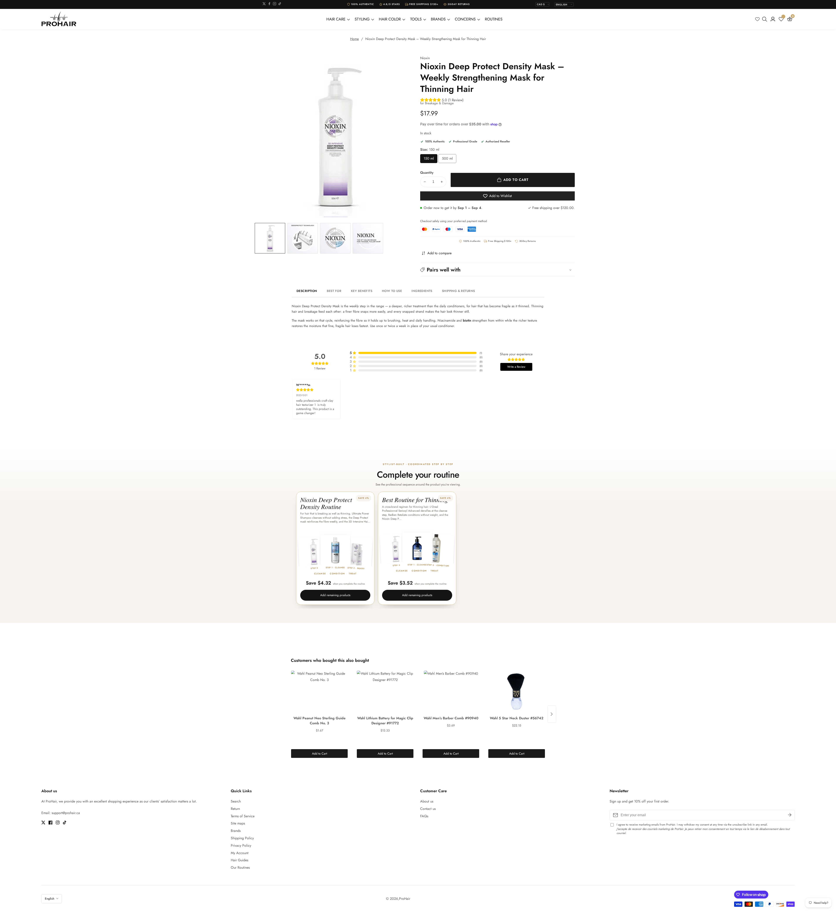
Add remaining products (335, 595)
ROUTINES (493, 19)
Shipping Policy (242, 838)
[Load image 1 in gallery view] (270, 238)
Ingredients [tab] (421, 291)
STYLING (362, 19)
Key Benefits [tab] (361, 291)
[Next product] (551, 714)
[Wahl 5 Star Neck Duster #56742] (516, 692)
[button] (497, 269)
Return (235, 808)
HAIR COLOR (390, 19)
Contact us (428, 808)
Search (236, 801)
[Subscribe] (790, 815)
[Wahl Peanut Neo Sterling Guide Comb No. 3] (319, 692)
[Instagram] (274, 4)
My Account (239, 852)
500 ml (449, 159)
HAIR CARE (336, 19)
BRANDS (438, 19)
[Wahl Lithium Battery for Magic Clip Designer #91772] (385, 692)
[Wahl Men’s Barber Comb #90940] (451, 692)
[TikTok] (279, 4)
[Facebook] (269, 4)
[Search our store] (765, 19)
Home (354, 38)
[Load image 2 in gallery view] (302, 238)
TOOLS (416, 19)
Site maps (238, 823)
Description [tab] (307, 291)
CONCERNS (465, 19)
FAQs (424, 816)
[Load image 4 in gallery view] (368, 238)
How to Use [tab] (392, 291)
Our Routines (240, 867)
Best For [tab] (334, 291)
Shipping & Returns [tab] (458, 291)
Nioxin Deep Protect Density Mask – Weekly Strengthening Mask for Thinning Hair (425, 38)
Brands (236, 830)
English (50, 899)
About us (426, 801)
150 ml (430, 159)
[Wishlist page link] (757, 19)
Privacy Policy (241, 845)
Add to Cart (319, 753)
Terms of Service (243, 816)
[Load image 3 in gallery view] (335, 238)
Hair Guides (239, 860)
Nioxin (425, 58)
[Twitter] (264, 4)
